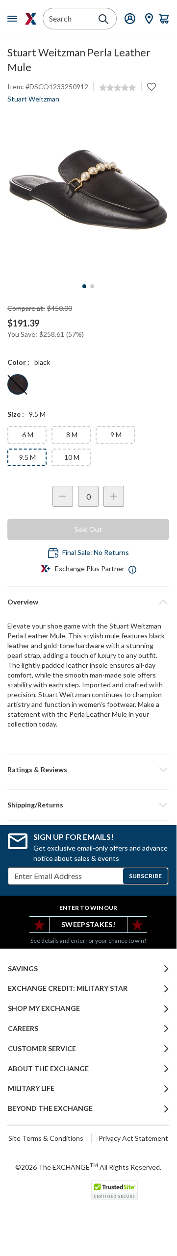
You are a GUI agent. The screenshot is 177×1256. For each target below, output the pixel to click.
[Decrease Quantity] (62, 496)
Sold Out (88, 529)
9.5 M (27, 457)
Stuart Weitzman (33, 99)
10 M (71, 457)
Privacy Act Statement (133, 1138)
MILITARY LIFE (31, 1088)
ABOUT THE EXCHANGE (48, 1069)
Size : (15, 414)
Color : (18, 362)
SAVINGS (23, 969)
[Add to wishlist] (151, 87)
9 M (116, 434)
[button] (88, 769)
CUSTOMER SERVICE (42, 1049)
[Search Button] (103, 19)
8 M (71, 434)
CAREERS (23, 1028)
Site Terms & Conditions (45, 1138)
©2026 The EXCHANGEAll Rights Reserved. (88, 1166)
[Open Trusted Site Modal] (114, 1190)
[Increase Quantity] (113, 496)
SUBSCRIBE (145, 875)
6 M (27, 434)
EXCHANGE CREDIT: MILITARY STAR (67, 988)
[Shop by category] (14, 19)
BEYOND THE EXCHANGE (50, 1108)
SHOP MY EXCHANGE (44, 1008)
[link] (117, 88)
